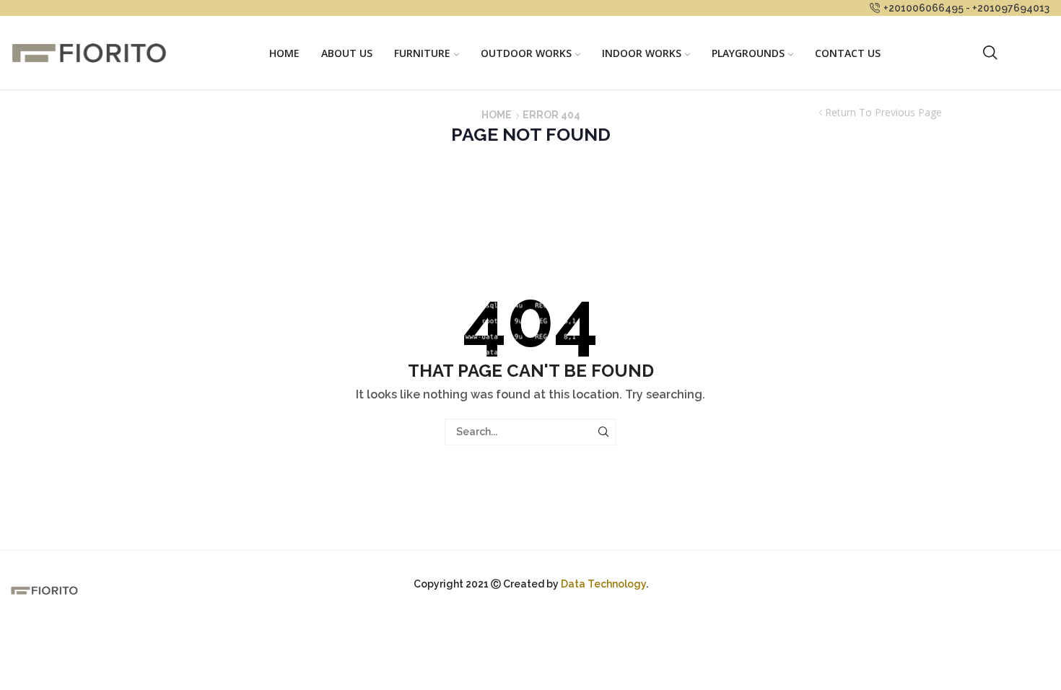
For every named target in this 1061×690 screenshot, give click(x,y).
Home (284, 53)
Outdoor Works (526, 53)
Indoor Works (641, 53)
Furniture (422, 53)
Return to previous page (883, 113)
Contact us (848, 53)
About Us (346, 53)
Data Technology (603, 584)
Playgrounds (748, 53)
